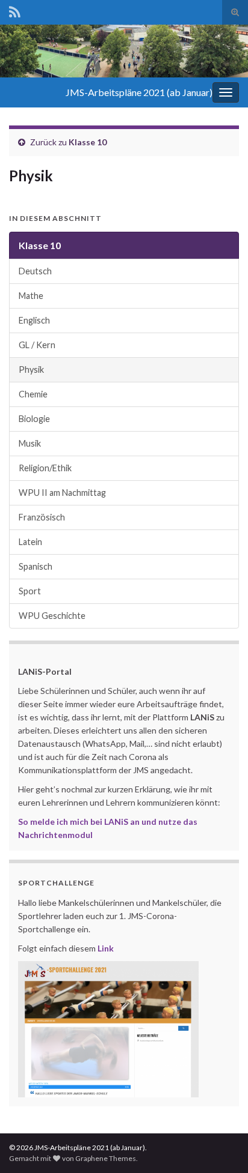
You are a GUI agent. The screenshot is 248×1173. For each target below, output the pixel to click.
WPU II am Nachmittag (62, 492)
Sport (30, 591)
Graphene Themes (105, 1158)
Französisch (42, 517)
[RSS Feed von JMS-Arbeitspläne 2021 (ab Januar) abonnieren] (14, 10)
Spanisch (35, 566)
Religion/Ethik (45, 468)
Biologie (34, 419)
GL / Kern (37, 345)
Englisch (34, 320)
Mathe (31, 296)
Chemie (33, 394)
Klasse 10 (88, 142)
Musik (30, 443)
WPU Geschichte (52, 616)
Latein (30, 542)
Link (106, 948)
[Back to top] (221, 1146)
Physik (31, 369)
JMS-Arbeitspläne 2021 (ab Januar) (139, 92)
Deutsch (35, 271)
